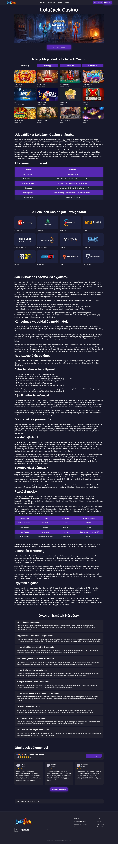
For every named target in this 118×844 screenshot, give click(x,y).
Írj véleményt (93, 756)
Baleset (69, 65)
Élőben (46, 65)
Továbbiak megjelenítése (59, 789)
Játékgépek (91, 65)
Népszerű (24, 65)
